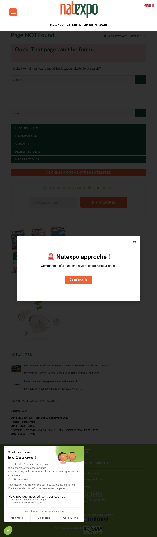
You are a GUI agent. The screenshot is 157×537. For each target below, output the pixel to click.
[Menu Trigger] (13, 12)
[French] (151, 5)
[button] (134, 241)
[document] (78, 268)
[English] (146, 5)
